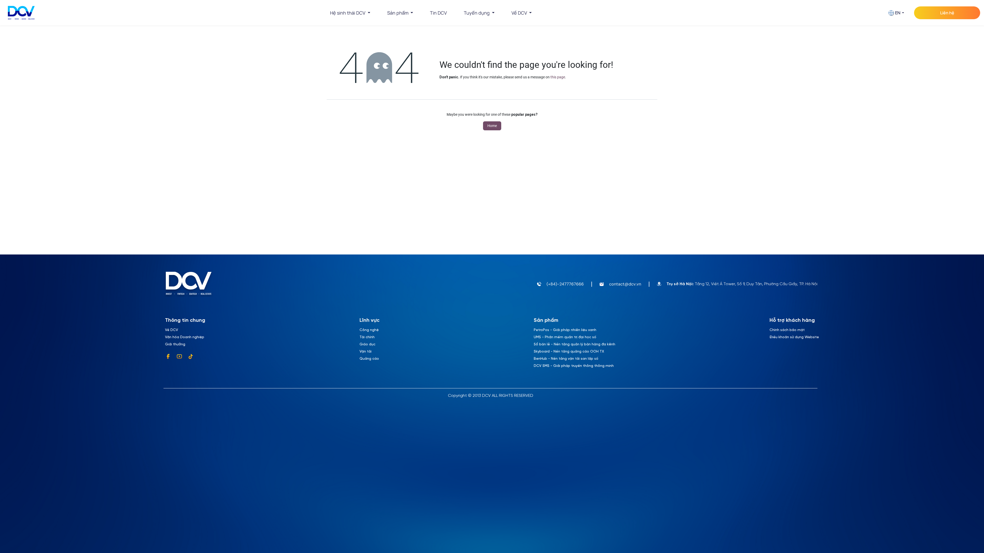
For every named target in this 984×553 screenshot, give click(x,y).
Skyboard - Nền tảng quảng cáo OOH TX (569, 352)
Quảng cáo (369, 359)
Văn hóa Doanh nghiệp (184, 337)
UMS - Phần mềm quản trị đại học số (565, 337)
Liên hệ (947, 13)
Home (492, 126)
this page (557, 77)
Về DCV (171, 330)
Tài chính (367, 337)
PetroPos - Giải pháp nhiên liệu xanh (565, 330)
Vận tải (366, 352)
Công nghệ (369, 330)
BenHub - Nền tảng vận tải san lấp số (566, 359)
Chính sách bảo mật (787, 330)
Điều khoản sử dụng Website (794, 337)
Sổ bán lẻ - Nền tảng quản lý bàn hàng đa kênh (574, 344)
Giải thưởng (175, 344)
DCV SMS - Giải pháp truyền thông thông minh (574, 366)
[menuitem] (438, 12)
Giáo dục (367, 344)
